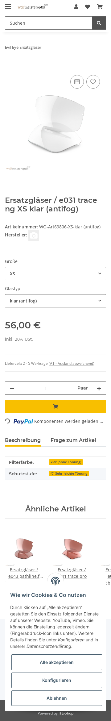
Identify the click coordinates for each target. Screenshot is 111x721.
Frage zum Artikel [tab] (73, 440)
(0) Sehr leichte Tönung (69, 473)
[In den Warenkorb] (10, 66)
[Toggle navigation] (8, 4)
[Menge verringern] (12, 388)
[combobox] (55, 273)
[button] (76, 7)
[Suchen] (99, 23)
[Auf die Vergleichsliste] (77, 82)
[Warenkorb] (100, 7)
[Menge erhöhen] (99, 388)
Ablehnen (57, 698)
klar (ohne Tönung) (66, 462)
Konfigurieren (56, 680)
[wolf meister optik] (32, 7)
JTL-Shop (66, 713)
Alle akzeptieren (57, 662)
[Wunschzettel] (87, 7)
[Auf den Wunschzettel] (93, 82)
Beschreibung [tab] (23, 440)
